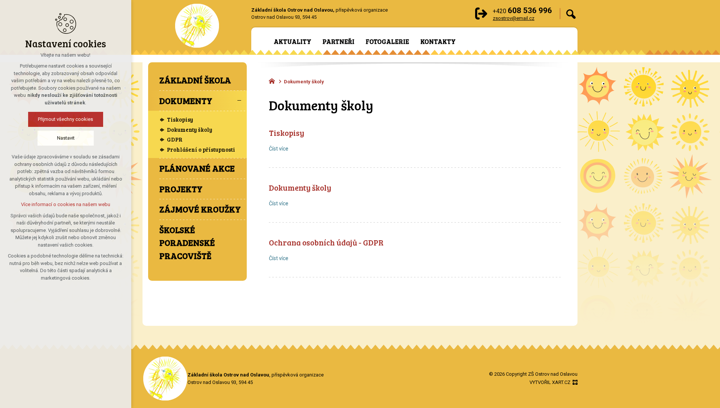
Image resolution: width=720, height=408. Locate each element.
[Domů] (274, 80)
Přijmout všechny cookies (65, 119)
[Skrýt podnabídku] (239, 100)
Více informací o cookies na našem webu (65, 204)
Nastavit (66, 138)
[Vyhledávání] (571, 14)
